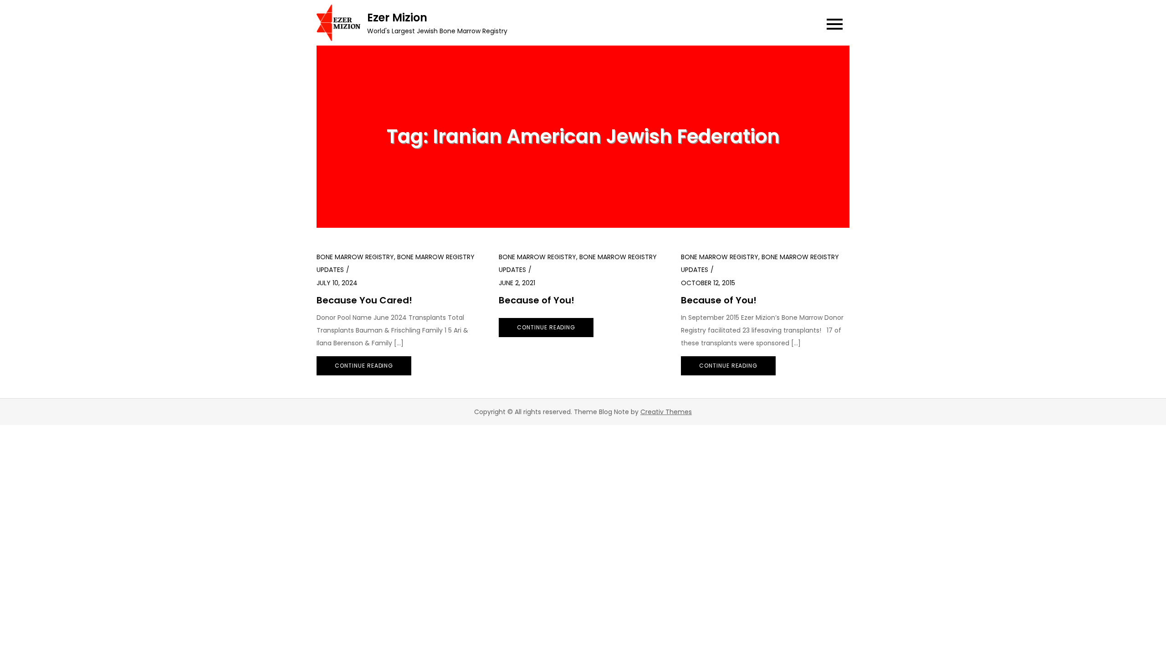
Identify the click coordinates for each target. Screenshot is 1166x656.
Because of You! (536, 300)
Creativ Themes (666, 411)
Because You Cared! (364, 300)
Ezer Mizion (397, 17)
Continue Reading (364, 365)
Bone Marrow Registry (355, 256)
